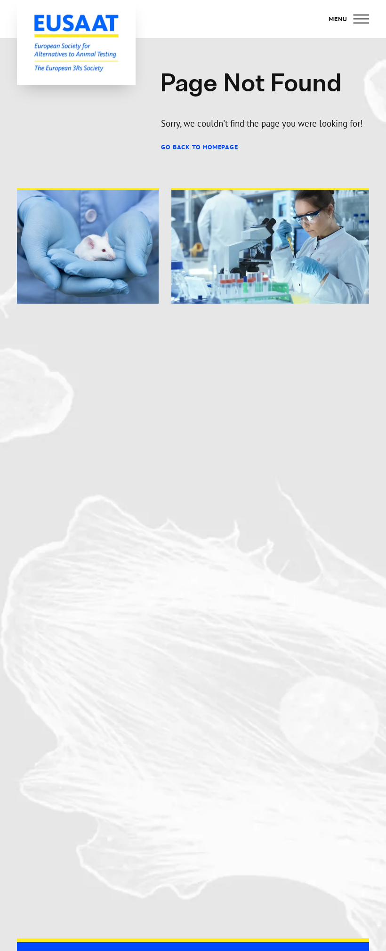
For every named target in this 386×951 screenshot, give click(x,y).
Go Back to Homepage (199, 147)
